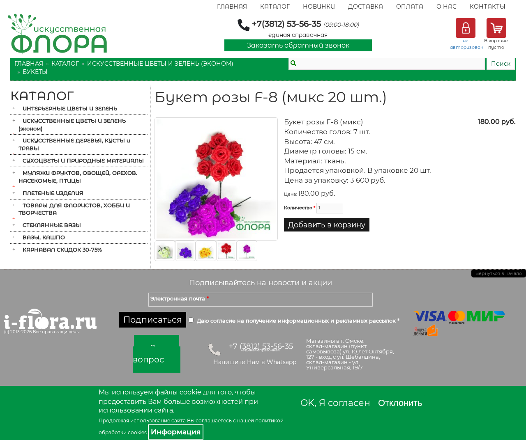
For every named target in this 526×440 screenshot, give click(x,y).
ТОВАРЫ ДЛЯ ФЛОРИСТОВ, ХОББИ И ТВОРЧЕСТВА (74, 209)
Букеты (35, 72)
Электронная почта (179, 298)
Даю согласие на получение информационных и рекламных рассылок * (298, 320)
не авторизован (466, 44)
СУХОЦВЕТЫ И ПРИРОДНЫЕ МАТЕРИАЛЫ (83, 160)
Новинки (319, 6)
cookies (137, 432)
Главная (232, 6)
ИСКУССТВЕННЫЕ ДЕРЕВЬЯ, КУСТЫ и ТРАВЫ (74, 144)
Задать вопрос (156, 353)
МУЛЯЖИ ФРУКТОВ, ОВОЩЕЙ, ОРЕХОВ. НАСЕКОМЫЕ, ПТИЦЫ (77, 177)
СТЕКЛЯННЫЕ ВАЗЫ (52, 225)
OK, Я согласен (335, 402)
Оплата (409, 6)
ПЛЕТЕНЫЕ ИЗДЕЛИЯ (53, 193)
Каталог (275, 6)
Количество (299, 208)
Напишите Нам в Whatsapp (254, 362)
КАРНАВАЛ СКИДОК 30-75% (62, 249)
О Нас (446, 6)
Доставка (365, 6)
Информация (176, 432)
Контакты (487, 6)
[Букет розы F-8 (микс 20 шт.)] (216, 178)
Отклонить (400, 403)
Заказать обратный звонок (298, 45)
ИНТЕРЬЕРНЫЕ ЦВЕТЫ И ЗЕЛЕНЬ (70, 108)
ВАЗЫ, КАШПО (44, 237)
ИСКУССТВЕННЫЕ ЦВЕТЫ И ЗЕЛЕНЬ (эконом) (160, 63)
